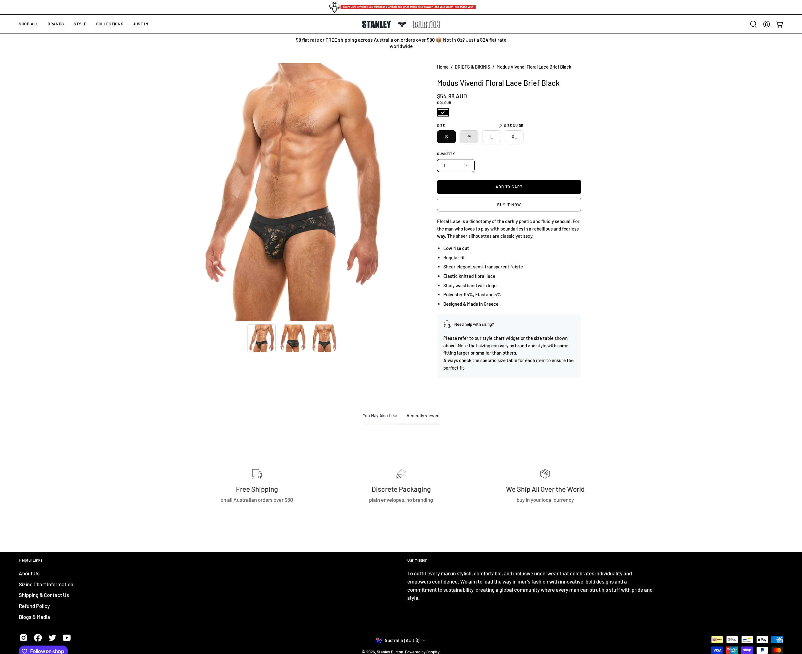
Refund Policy (34, 605)
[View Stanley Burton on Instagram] (23, 637)
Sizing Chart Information (46, 584)
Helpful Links (30, 560)
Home (443, 67)
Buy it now (509, 204)
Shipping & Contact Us (44, 595)
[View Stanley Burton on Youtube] (66, 637)
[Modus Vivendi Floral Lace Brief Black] (261, 338)
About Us (29, 573)
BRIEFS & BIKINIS (472, 67)
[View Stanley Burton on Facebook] (38, 637)
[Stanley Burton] (401, 24)
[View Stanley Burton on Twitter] (52, 637)
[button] (56, 24)
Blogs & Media (34, 616)
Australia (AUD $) (401, 640)
